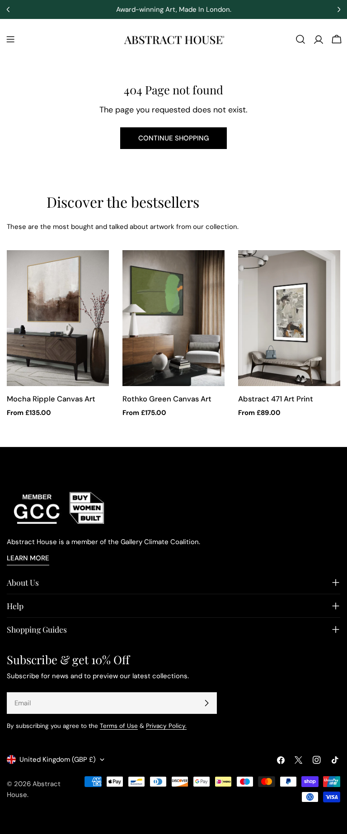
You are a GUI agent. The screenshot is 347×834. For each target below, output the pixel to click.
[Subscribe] (206, 703)
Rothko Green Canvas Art (166, 399)
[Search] (300, 39)
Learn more (28, 558)
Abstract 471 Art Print (275, 399)
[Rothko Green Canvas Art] (173, 318)
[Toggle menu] (10, 39)
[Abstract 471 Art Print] (289, 318)
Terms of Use (119, 726)
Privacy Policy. (166, 726)
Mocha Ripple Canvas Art (51, 399)
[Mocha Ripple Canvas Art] (58, 318)
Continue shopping (173, 138)
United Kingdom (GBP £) (57, 759)
